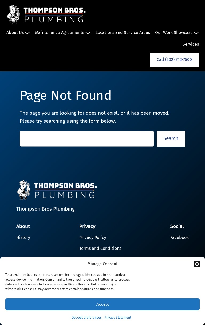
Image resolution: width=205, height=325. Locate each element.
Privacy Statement (117, 317)
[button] (197, 264)
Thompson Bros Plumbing (45, 209)
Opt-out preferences (87, 317)
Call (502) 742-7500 (174, 59)
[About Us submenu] (27, 32)
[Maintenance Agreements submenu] (87, 32)
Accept (102, 304)
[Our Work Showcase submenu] (196, 32)
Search (170, 138)
